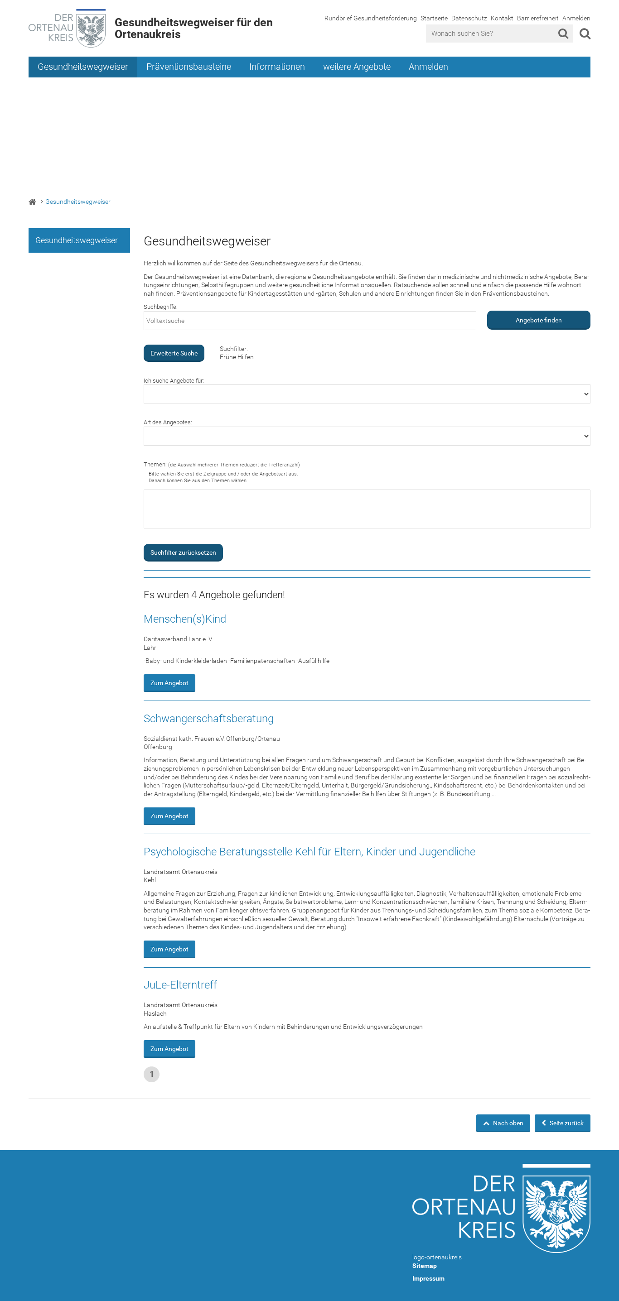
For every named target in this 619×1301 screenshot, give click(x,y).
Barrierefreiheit (538, 18)
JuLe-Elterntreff (180, 985)
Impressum (428, 1278)
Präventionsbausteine (188, 67)
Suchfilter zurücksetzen (183, 552)
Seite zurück (566, 1123)
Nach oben (507, 1123)
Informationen (277, 67)
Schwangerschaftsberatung (209, 718)
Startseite (434, 18)
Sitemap (424, 1265)
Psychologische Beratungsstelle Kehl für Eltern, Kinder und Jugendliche (309, 851)
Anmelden (576, 18)
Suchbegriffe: (161, 306)
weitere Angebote (357, 67)
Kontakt (502, 18)
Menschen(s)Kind (185, 619)
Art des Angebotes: (168, 422)
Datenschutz (469, 18)
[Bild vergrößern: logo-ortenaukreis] (501, 1208)
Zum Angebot (169, 683)
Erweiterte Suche (174, 353)
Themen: (222, 464)
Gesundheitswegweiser (83, 67)
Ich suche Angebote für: (174, 380)
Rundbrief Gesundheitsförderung (370, 18)
